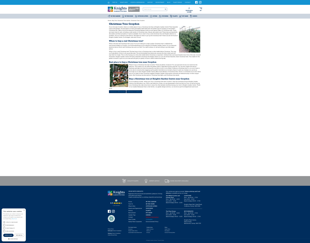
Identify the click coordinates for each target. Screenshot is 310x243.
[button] (13, 239)
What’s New (131, 206)
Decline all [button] (19, 235)
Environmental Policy (152, 221)
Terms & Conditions (114, 230)
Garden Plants (167, 229)
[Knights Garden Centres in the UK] (124, 9)
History (130, 210)
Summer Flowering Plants (170, 232)
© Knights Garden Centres (151, 240)
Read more (14, 218)
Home (130, 201)
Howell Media (161, 240)
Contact (130, 217)
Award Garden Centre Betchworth (135, 232)
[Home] (108, 2)
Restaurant (130, 229)
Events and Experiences (135, 208)
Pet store (148, 232)
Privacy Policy (111, 229)
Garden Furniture (150, 229)
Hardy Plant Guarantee (135, 221)
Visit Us (130, 204)
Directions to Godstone (134, 91)
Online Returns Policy (112, 235)
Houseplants (167, 230)
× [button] (24, 210)
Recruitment (132, 212)
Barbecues (149, 230)
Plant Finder (131, 219)
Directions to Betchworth (117, 91)
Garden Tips (131, 215)
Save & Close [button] (8, 235)
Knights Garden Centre (132, 230)
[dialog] (14, 224)
